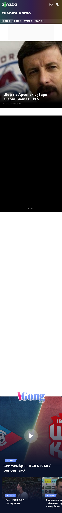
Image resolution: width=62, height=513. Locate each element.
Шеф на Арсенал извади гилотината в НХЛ (25, 96)
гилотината (16, 13)
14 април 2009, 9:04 (12, 104)
